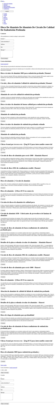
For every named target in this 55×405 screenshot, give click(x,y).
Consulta (3, 80)
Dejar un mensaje (4, 372)
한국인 (5, 23)
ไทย (4, 20)
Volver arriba (3, 365)
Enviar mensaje (4, 58)
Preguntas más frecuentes (9, 7)
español (7, 11)
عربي (4, 16)
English (5, 13)
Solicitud (5, 4)
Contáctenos (6, 8)
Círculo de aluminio (7, 3)
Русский (5, 19)
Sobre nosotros (6, 6)
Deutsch (5, 17)
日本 (4, 22)
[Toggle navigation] (4, 1)
